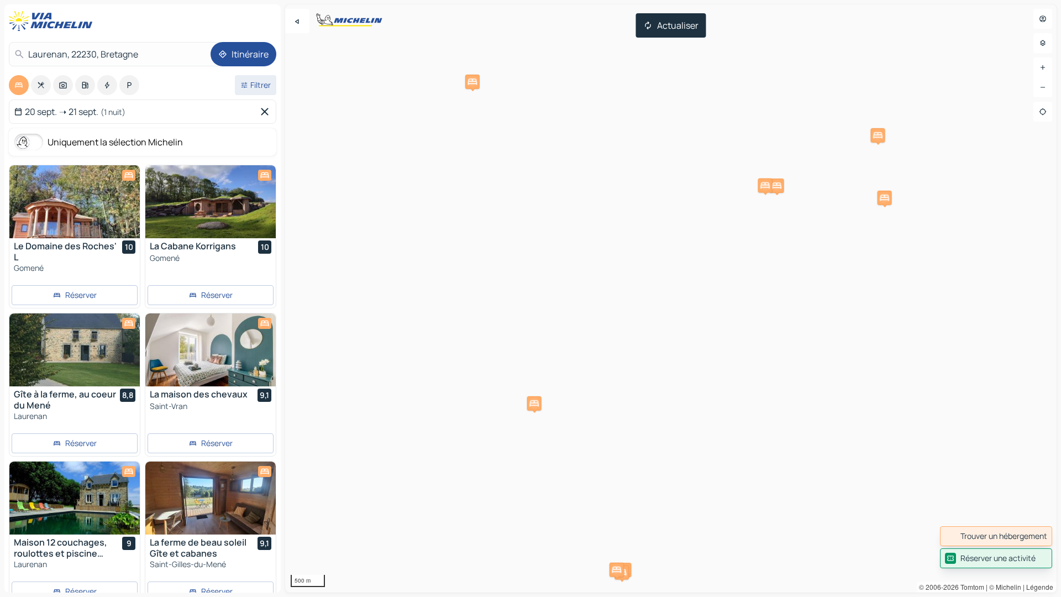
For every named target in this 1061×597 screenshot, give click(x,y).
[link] (996, 536)
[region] (671, 298)
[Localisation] (1042, 112)
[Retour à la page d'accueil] (53, 21)
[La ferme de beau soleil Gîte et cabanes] (210, 498)
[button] (777, 186)
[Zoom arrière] (1042, 87)
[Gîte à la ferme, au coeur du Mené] (74, 349)
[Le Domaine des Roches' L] (74, 201)
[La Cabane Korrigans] (210, 201)
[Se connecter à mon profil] (1042, 19)
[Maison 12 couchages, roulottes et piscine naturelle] (74, 498)
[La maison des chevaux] (210, 349)
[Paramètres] (1042, 43)
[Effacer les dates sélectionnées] (267, 112)
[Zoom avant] (1042, 67)
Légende (1039, 586)
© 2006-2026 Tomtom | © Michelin (970, 586)
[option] (19, 85)
